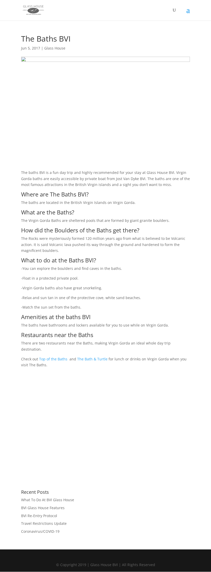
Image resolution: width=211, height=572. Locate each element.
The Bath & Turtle (92, 359)
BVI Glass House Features (43, 507)
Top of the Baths (53, 359)
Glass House (54, 48)
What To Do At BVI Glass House (47, 499)
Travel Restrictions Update (44, 523)
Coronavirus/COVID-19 (40, 531)
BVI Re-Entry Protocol (39, 515)
